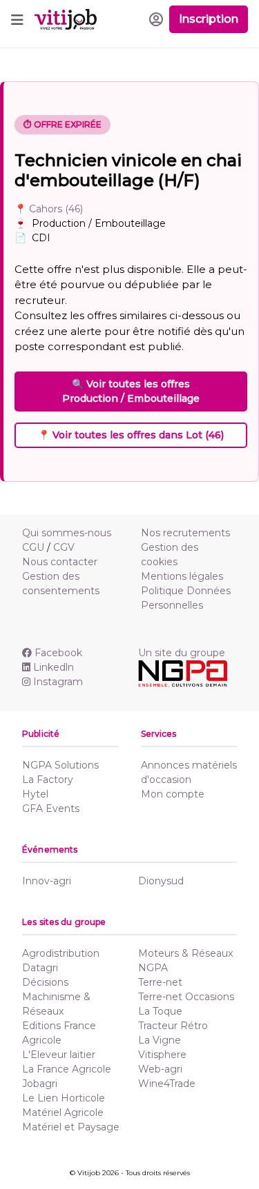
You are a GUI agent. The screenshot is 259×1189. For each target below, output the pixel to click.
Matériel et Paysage (70, 1127)
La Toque (160, 1011)
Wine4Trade (166, 1083)
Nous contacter (59, 562)
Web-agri (160, 1069)
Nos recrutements (185, 533)
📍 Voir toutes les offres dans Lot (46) (131, 435)
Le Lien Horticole (63, 1098)
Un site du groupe (181, 653)
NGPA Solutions (60, 765)
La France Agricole (66, 1069)
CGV (64, 547)
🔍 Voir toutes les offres (131, 391)
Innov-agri (46, 881)
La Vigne (159, 1040)
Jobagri (39, 1083)
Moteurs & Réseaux (185, 953)
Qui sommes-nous (66, 533)
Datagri (40, 968)
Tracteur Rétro (173, 1025)
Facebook (58, 653)
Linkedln (53, 667)
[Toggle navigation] (17, 19)
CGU (33, 547)
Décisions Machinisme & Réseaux (56, 996)
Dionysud (161, 881)
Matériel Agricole (63, 1112)
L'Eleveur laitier (58, 1054)
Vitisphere (162, 1054)
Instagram (58, 681)
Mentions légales (182, 576)
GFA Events (50, 808)
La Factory (47, 779)
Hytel (35, 794)
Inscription (208, 19)
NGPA (153, 968)
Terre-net (160, 982)
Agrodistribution (60, 953)
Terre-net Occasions (186, 996)
